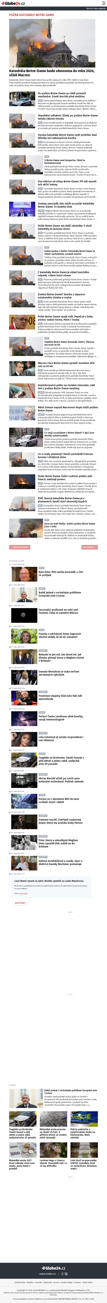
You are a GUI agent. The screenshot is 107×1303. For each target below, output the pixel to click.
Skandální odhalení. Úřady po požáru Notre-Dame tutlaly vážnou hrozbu (68, 117)
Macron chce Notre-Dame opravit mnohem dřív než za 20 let (66, 364)
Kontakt (38, 1282)
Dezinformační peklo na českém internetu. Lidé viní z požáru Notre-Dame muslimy (66, 387)
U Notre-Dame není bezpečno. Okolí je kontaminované (64, 162)
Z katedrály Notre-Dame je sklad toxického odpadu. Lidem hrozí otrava (63, 274)
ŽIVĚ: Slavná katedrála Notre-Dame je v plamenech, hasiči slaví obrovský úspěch (62, 500)
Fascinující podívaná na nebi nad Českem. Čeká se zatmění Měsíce (58, 611)
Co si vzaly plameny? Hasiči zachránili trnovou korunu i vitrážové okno (65, 455)
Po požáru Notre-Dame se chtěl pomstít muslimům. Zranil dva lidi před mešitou (62, 95)
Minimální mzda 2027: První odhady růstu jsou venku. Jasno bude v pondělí (22, 1164)
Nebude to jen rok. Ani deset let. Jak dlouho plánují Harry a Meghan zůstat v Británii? (61, 657)
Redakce (30, 1282)
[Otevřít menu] (103, 3)
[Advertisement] (53, 952)
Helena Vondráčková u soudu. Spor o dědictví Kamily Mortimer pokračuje (60, 862)
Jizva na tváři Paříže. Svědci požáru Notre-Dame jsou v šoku (69, 525)
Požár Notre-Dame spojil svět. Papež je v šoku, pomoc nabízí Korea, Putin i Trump (65, 318)
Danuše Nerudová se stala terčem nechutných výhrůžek (59, 673)
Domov (12, 1085)
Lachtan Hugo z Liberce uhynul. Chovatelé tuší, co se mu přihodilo (53, 1163)
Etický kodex (20, 1282)
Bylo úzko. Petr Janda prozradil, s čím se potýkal (61, 573)
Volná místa (87, 1282)
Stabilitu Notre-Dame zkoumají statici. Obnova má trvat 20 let (69, 343)
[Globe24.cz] (13, 3)
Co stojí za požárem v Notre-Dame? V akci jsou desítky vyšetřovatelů (69, 434)
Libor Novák (23, 893)
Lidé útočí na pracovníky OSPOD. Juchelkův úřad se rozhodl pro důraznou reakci (83, 1164)
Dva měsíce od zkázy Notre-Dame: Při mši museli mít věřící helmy (67, 183)
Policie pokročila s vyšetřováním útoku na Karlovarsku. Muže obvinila (82, 1133)
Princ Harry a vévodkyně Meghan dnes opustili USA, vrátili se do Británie (58, 843)
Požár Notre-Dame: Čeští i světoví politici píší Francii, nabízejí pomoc (65, 478)
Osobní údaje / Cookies (71, 1282)
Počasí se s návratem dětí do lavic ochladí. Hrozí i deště (59, 800)
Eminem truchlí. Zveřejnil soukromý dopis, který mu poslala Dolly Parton (61, 821)
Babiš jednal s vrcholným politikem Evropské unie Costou (60, 594)
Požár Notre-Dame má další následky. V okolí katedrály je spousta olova (65, 227)
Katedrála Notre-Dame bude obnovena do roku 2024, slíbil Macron (51, 73)
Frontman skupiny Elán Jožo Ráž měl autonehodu (60, 697)
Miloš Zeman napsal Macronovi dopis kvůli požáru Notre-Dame (68, 409)
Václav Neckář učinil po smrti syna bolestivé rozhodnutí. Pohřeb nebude (61, 780)
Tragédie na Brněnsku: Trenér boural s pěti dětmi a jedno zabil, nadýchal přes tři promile (61, 761)
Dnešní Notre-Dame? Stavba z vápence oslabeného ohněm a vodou (61, 296)
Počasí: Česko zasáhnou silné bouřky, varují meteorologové (61, 718)
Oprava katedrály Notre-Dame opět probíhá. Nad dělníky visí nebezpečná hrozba (67, 136)
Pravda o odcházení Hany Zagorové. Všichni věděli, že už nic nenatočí (60, 635)
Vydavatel (47, 1282)
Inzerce (56, 1282)
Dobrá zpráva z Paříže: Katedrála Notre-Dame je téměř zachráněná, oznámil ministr (69, 252)
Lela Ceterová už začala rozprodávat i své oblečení (61, 739)
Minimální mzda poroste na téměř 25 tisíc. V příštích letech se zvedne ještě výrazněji (53, 1133)
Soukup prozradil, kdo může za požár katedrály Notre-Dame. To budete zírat (66, 205)
